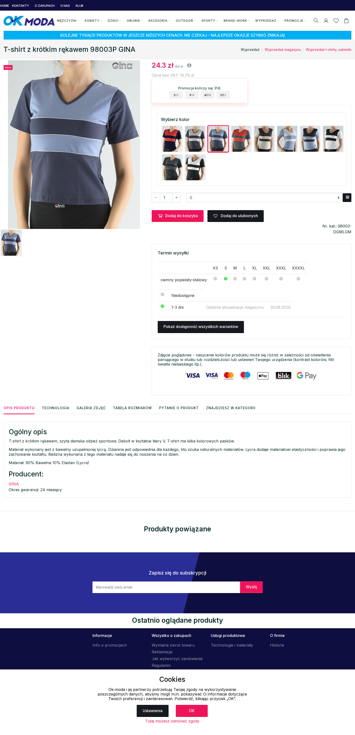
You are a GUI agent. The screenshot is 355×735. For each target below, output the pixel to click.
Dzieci (113, 20)
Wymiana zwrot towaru (173, 645)
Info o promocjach (109, 645)
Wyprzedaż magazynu (283, 49)
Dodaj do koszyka (181, 215)
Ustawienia (153, 710)
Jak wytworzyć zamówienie (177, 658)
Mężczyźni (67, 20)
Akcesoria (158, 20)
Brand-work (235, 20)
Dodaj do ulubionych (239, 215)
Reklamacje (162, 651)
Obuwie (133, 20)
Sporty (208, 20)
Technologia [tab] (55, 408)
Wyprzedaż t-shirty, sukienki (328, 49)
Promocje (293, 20)
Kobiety (92, 20)
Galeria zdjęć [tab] (91, 408)
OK (192, 710)
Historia (277, 645)
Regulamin (161, 665)
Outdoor (184, 20)
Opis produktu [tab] (19, 408)
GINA (14, 483)
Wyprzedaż (265, 20)
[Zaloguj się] (326, 21)
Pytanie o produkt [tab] (179, 408)
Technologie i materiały (232, 645)
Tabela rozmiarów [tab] (132, 408)
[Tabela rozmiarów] (347, 197)
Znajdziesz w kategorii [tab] (231, 408)
